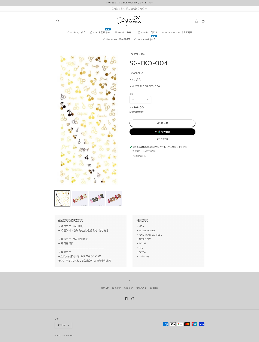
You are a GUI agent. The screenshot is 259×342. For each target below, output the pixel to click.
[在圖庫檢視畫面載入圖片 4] (114, 198)
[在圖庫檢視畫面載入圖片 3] (97, 198)
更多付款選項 (162, 139)
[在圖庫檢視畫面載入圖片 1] (62, 198)
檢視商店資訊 (139, 155)
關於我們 (105, 288)
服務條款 (128, 288)
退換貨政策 (141, 288)
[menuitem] (76, 32)
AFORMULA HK (67, 336)
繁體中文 (62, 325)
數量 (132, 93)
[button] (58, 21)
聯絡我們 (116, 288)
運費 (141, 112)
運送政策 (154, 288)
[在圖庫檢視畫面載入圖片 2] (80, 198)
